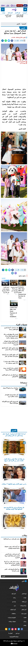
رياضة (14, 597)
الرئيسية (25, 12)
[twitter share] (9, 40)
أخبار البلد (10, 12)
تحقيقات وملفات (12, 621)
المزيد (3, 576)
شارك (15, 40)
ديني (15, 605)
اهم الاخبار (17, 12)
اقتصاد (25, 617)
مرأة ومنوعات (23, 605)
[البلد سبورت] (19, 5)
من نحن (17, 633)
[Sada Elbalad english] (3, 5)
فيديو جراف (23, 613)
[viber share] (15, 273)
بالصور (18, 23)
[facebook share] (12, 40)
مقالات (24, 625)
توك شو (14, 601)
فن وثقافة (24, 601)
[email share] (2, 40)
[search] (3, 9)
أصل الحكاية (13, 609)
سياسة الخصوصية (14, 636)
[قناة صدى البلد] (25, 5)
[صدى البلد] (14, 9)
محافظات (14, 613)
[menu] (25, 9)
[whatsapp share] (5, 40)
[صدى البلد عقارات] (8, 5)
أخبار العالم (24, 609)
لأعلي (23, 581)
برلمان (25, 621)
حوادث (3, 12)
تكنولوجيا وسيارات (12, 617)
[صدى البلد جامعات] (13, 5)
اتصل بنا (10, 633)
